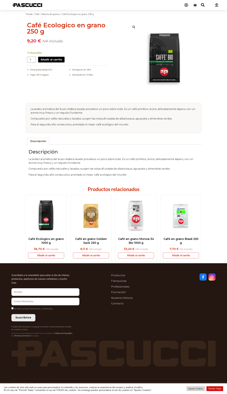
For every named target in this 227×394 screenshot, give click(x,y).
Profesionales (120, 286)
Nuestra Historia (122, 297)
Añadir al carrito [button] (46, 255)
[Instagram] (212, 277)
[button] (203, 5)
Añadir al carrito (51, 59)
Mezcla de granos (51, 14)
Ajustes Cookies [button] (195, 389)
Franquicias (119, 280)
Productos (118, 275)
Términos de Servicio (22, 336)
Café (37, 14)
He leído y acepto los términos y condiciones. (33, 309)
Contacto (117, 303)
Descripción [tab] (38, 141)
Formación (118, 292)
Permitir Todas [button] (214, 389)
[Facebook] (203, 277)
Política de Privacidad (63, 333)
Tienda (28, 14)
